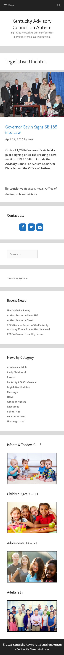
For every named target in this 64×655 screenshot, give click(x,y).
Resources (13, 406)
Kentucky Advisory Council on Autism (32, 24)
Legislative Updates (22, 188)
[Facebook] (22, 227)
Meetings (12, 392)
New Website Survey (18, 310)
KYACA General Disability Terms (25, 334)
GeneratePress (39, 649)
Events (11, 377)
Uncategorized (16, 421)
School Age (13, 411)
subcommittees (26, 194)
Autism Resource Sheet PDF (22, 315)
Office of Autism (16, 401)
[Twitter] (31, 227)
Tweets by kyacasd (17, 278)
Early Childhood (16, 372)
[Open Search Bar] (59, 5)
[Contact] (39, 227)
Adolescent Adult (17, 367)
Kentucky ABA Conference (21, 382)
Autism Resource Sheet (20, 320)
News (40, 188)
